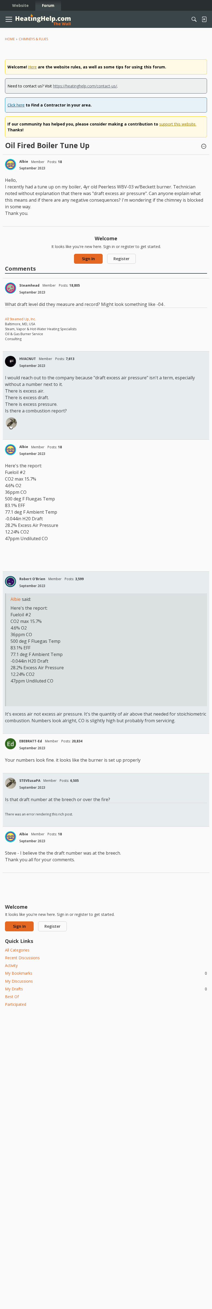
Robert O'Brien (32, 579)
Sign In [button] (88, 258)
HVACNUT (27, 358)
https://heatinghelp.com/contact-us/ (85, 86)
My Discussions (19, 981)
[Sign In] (204, 19)
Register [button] (121, 258)
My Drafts (106, 988)
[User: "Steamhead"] (10, 288)
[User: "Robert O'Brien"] (10, 581)
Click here (16, 105)
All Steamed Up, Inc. (20, 319)
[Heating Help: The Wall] (43, 19)
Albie (23, 161)
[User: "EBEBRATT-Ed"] (10, 743)
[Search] (194, 19)
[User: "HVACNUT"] (10, 361)
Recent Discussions (22, 957)
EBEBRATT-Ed (30, 741)
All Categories (17, 950)
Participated (15, 1004)
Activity (11, 965)
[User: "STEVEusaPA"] (11, 422)
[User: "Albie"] (10, 164)
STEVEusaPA (29, 780)
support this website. (177, 124)
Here (32, 67)
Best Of (12, 996)
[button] (203, 146)
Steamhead (29, 285)
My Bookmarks (106, 973)
